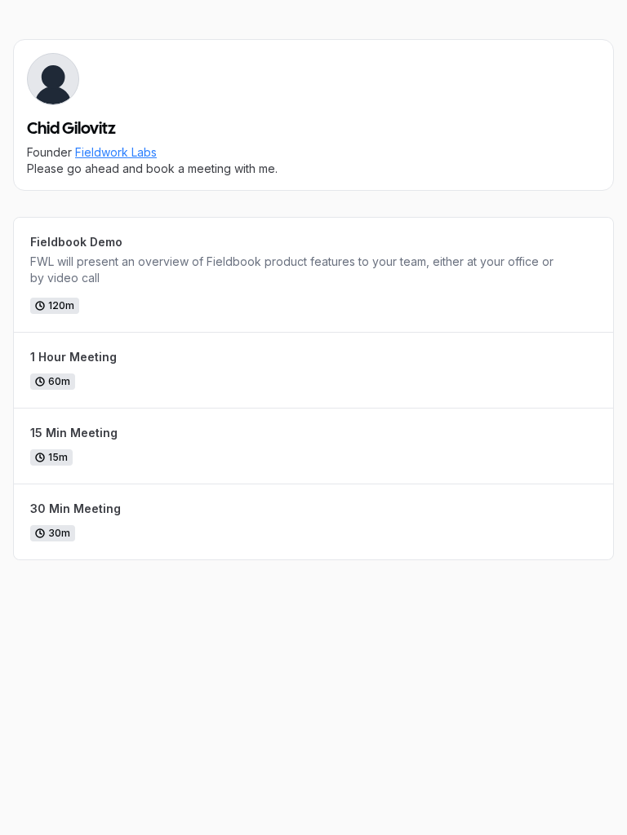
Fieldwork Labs (116, 152)
